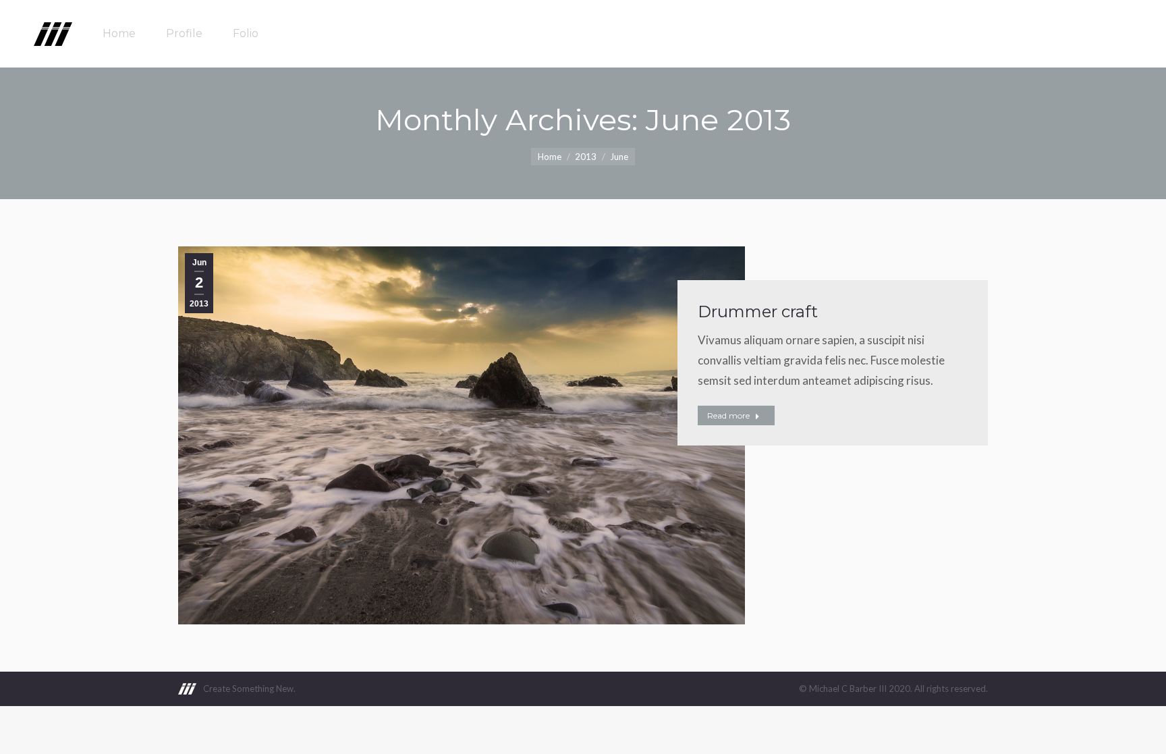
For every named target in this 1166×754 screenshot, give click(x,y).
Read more (728, 415)
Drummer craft (758, 311)
